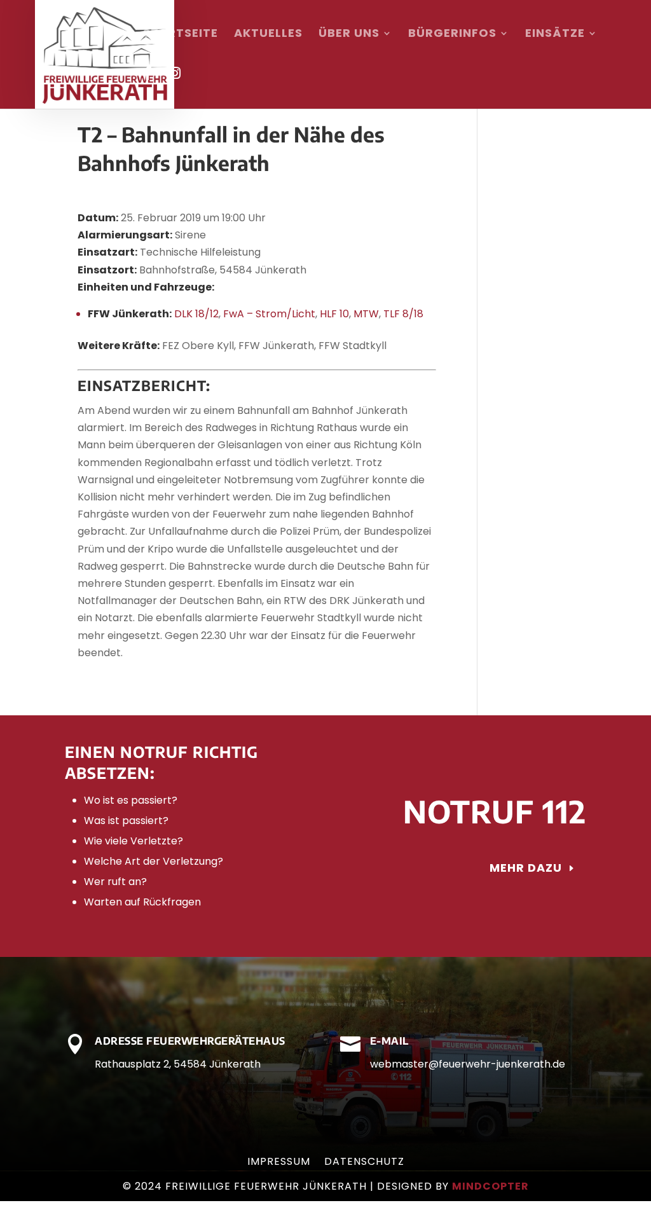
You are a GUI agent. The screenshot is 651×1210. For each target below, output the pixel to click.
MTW (366, 313)
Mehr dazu (526, 868)
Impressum (278, 1163)
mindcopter (490, 1186)
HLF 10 (334, 313)
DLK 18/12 (196, 313)
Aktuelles (268, 35)
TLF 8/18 (403, 313)
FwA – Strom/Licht (269, 313)
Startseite (180, 35)
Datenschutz (364, 1163)
